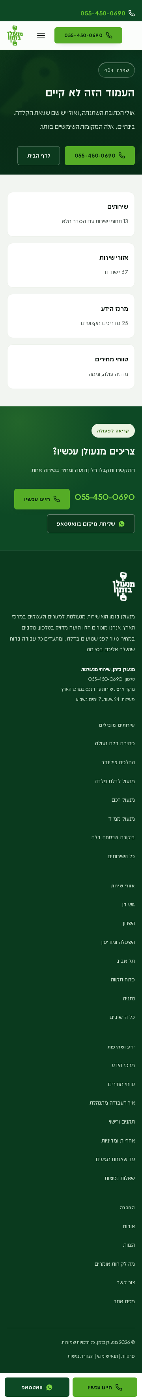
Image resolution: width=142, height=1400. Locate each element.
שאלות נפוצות (120, 1178)
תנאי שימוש (107, 1356)
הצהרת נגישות (80, 1356)
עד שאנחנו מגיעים (115, 1159)
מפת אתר (124, 1301)
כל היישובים (122, 1016)
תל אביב (125, 960)
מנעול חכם (123, 799)
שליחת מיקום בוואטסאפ (86, 523)
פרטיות (128, 1356)
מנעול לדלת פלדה (115, 781)
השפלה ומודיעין (118, 941)
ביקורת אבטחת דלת (113, 837)
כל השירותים (121, 856)
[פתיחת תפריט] (41, 35)
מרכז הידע (123, 1065)
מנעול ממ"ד (121, 818)
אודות (129, 1226)
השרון (129, 922)
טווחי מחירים (121, 1084)
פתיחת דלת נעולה (115, 743)
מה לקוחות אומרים (115, 1263)
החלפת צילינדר (118, 762)
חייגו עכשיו (37, 499)
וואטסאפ (32, 1387)
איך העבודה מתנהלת (112, 1102)
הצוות (129, 1244)
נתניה (129, 998)
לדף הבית (38, 155)
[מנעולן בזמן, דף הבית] (15, 35)
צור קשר (126, 1282)
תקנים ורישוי (122, 1121)
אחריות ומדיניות (118, 1140)
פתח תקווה (123, 979)
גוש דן (128, 904)
